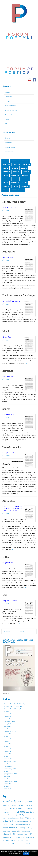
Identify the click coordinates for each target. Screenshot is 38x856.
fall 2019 (15, 179)
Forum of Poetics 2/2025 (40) (13, 706)
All (23, 190)
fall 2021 (24, 168)
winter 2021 (26, 172)
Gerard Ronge (7, 337)
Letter (5, 557)
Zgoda (26, 853)
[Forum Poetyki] (19, 13)
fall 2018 (5, 182)
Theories (7, 92)
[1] (11, 463)
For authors (8, 142)
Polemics (7, 124)
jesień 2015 (6, 815)
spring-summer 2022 (10, 731)
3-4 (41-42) (26, 801)
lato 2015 (9, 821)
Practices (7, 101)
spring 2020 (25, 175)
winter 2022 (14, 168)
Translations (8, 96)
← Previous (7, 631)
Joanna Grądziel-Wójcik (10, 510)
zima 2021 (26, 843)
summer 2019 (25, 179)
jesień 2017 (19, 815)
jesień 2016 (13, 815)
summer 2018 (15, 182)
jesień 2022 (10, 817)
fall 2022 (5, 168)
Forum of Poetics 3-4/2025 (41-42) (14, 704)
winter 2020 (6, 179)
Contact (7, 138)
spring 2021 (16, 172)
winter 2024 (6, 164)
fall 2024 (5, 161)
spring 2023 (16, 164)
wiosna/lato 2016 (20, 837)
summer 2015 (15, 190)
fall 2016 (15, 186)
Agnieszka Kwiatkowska (11, 301)
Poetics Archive (9, 115)
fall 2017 (24, 182)
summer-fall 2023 (9, 721)
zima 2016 (19, 844)
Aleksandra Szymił (9, 207)
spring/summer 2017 (10, 774)
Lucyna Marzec (7, 562)
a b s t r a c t (6, 210)
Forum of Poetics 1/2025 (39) (13, 709)
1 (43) (12, 801)
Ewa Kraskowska (8, 376)
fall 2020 (5, 175)
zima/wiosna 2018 (9, 843)
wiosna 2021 (12, 840)
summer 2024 (15, 161)
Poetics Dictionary (10, 106)
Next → (22, 631)
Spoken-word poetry (13, 202)
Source (6, 409)
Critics (7, 119)
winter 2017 (6, 186)
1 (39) (6, 801)
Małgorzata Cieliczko (10, 600)
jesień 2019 (26, 815)
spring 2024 (25, 161)
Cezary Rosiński (6, 809)
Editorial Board (9, 152)
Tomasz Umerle (7, 257)
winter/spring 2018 (10, 769)
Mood (5, 331)
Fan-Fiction (8, 251)
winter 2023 (26, 164)
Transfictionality (11, 447)
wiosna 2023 (20, 841)
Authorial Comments (11, 110)
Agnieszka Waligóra (25, 805)
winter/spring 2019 (10, 761)
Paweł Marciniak (8, 453)
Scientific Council (10, 147)
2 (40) (18, 801)
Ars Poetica (8, 501)
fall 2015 (5, 190)
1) (16, 622)
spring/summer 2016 (10, 781)
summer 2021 (6, 172)
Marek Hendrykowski (26, 821)
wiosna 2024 (25, 841)
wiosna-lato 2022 (9, 837)
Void (4, 595)
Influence (7, 370)
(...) (29, 244)
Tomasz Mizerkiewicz (25, 831)
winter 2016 (24, 186)
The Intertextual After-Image (18, 295)
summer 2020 (15, 175)
